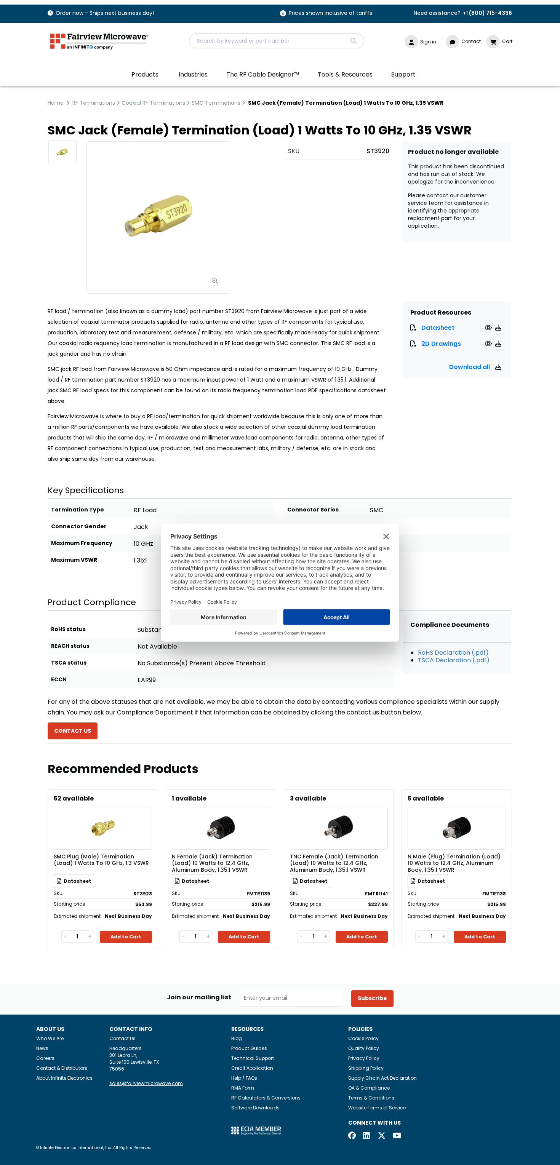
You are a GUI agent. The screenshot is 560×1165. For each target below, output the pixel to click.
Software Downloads (255, 1107)
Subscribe (372, 998)
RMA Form (242, 1088)
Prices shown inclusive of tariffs (330, 13)
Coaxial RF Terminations (153, 103)
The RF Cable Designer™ (262, 74)
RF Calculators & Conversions (266, 1098)
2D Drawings (441, 343)
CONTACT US (72, 731)
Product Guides (249, 1048)
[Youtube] (396, 1136)
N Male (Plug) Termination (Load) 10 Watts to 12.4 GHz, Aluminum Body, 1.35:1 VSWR (454, 863)
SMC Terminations (216, 103)
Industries (193, 74)
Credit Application (252, 1068)
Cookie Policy (363, 1038)
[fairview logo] (99, 40)
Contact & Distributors (61, 1068)
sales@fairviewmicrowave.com (146, 1083)
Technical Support (252, 1058)
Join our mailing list (199, 997)
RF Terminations (93, 103)
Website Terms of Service (377, 1107)
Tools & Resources (345, 74)
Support (403, 74)
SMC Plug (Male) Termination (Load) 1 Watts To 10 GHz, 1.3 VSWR (101, 860)
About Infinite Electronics (64, 1078)
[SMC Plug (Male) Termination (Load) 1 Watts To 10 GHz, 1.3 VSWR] (103, 817)
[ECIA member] (256, 1130)
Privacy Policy (363, 1058)
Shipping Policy (366, 1068)
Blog (236, 1038)
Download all (470, 367)
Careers (45, 1058)
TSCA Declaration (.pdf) (454, 660)
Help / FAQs (244, 1078)
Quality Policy (363, 1048)
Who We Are (50, 1038)
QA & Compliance (369, 1088)
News (42, 1048)
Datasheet (437, 327)
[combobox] (276, 40)
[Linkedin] (367, 1136)
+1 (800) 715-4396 (487, 13)
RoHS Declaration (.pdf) (453, 652)
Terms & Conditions (371, 1098)
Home (56, 103)
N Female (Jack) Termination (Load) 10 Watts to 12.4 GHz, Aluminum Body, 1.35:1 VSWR (212, 863)
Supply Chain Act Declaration (382, 1078)
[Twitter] (382, 1136)
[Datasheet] (489, 327)
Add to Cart (125, 936)
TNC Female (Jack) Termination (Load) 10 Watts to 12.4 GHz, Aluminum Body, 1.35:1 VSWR (334, 863)
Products (144, 74)
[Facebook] (352, 1136)
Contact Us (122, 1038)
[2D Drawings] (489, 343)
